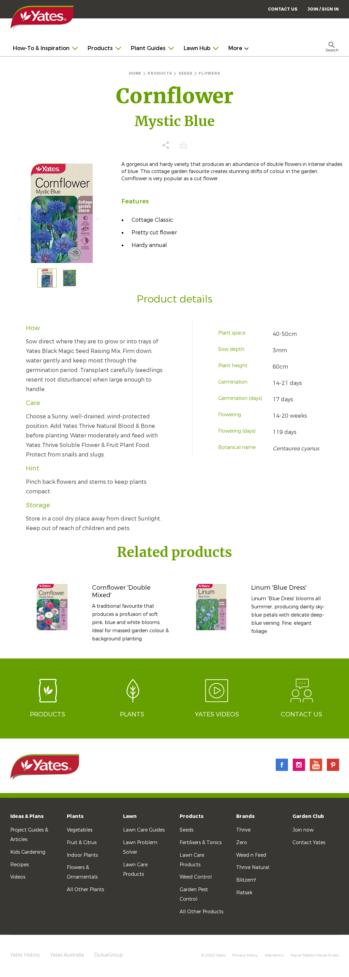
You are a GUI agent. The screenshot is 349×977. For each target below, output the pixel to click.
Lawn (130, 816)
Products (191, 816)
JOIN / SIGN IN (323, 9)
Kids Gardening (27, 852)
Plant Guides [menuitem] (148, 48)
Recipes (19, 865)
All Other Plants (85, 889)
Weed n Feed (251, 855)
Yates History (25, 955)
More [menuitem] (235, 48)
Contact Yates (308, 842)
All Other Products (201, 912)
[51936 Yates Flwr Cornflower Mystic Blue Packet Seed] (47, 278)
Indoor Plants (82, 855)
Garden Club (308, 816)
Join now (303, 830)
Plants (75, 816)
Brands (245, 816)
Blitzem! (246, 880)
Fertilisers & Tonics (201, 842)
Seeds (186, 830)
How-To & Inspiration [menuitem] (41, 48)
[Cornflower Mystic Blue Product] (69, 278)
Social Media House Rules (314, 955)
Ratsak (244, 892)
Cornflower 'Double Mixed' (121, 591)
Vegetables (79, 830)
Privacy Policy (245, 955)
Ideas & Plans (27, 816)
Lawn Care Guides (144, 830)
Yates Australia (67, 955)
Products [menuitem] (100, 48)
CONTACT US (283, 9)
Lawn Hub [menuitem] (197, 48)
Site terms (274, 955)
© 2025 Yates (213, 955)
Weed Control (196, 877)
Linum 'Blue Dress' (278, 588)
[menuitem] (323, 9)
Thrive (243, 830)
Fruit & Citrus (81, 842)
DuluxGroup (108, 955)
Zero (241, 842)
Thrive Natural (252, 867)
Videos (17, 877)
